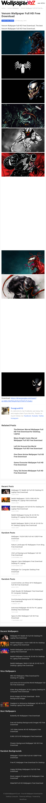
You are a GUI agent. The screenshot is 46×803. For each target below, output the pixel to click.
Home (3, 8)
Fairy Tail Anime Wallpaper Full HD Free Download (28, 472)
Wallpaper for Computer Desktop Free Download (25, 571)
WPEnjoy (29, 796)
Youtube (35, 416)
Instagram (14, 418)
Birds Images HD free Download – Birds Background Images (25, 697)
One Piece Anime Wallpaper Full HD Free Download (29, 455)
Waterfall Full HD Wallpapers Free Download (26, 783)
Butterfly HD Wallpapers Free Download (25, 716)
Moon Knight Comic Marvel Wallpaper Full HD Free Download (28, 439)
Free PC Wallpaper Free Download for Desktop (27, 762)
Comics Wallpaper (13, 8)
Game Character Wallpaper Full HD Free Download (28, 463)
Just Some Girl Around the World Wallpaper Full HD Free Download (27, 684)
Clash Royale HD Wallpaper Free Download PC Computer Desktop (27, 592)
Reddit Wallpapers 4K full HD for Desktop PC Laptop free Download (27, 508)
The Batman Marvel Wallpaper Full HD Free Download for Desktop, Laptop (28, 431)
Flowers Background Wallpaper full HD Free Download (26, 744)
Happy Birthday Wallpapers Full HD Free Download (25, 770)
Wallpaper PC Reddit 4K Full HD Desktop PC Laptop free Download (27, 491)
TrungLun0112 (17, 408)
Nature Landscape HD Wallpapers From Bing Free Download (27, 546)
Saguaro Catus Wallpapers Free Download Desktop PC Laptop (26, 562)
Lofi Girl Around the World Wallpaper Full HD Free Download (28, 447)
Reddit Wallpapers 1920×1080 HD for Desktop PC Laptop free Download (25, 499)
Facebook (27, 416)
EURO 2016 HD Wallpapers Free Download (26, 736)
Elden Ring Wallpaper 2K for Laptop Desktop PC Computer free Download (27, 691)
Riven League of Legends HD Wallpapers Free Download (27, 777)
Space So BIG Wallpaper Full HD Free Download (25, 617)
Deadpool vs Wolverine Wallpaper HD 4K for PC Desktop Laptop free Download (27, 704)
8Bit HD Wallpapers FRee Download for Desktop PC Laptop (24, 677)
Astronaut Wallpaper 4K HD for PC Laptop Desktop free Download (26, 609)
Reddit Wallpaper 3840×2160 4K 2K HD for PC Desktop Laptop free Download (27, 524)
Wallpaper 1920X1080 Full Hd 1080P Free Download (26, 537)
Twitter (41, 416)
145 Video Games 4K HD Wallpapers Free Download (25, 730)
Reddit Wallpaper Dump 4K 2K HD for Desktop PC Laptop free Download (25, 516)
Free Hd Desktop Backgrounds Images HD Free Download (27, 724)
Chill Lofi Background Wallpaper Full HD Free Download (26, 554)
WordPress (23, 799)
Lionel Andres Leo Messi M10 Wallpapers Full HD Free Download (26, 584)
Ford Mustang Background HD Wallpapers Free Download (27, 600)
